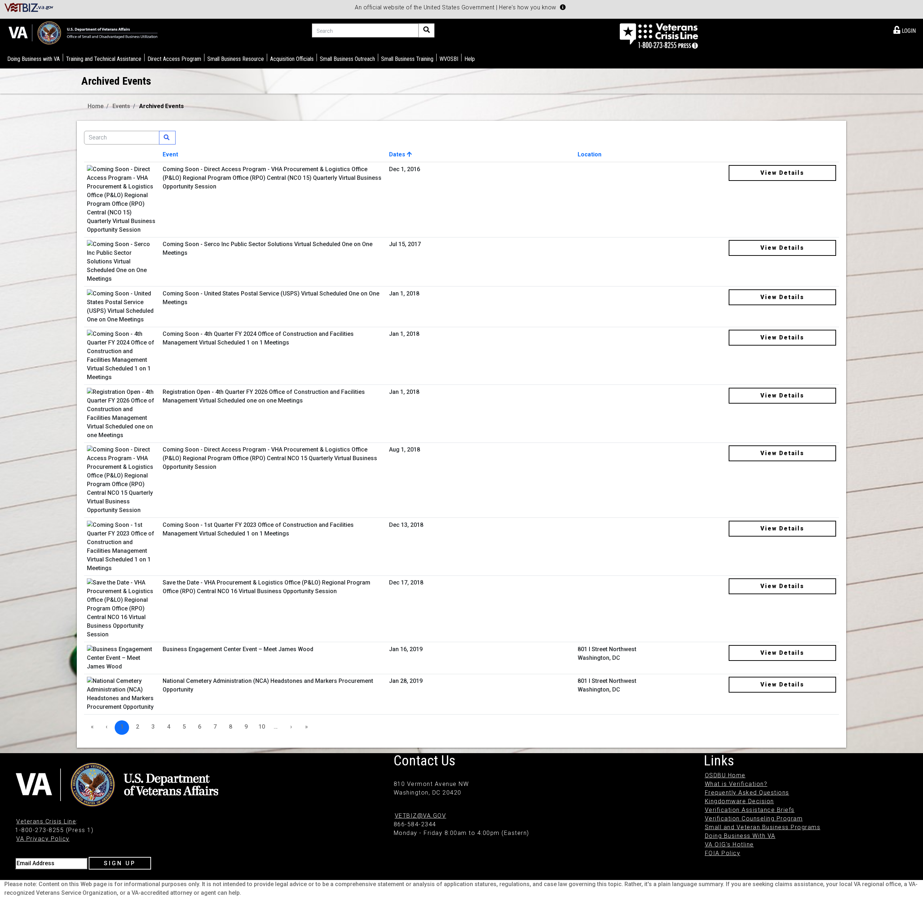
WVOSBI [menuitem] (449, 58)
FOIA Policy (723, 853)
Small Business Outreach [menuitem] (347, 58)
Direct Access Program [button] (174, 58)
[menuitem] (905, 30)
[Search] (426, 30)
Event (170, 154)
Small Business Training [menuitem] (407, 58)
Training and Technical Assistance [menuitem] (103, 58)
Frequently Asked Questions (747, 792)
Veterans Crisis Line (46, 821)
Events (121, 106)
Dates (398, 154)
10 (262, 726)
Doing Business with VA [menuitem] (33, 58)
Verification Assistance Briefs (750, 809)
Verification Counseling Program (754, 818)
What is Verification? (736, 784)
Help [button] (469, 58)
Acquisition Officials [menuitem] (292, 58)
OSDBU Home (725, 775)
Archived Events (161, 106)
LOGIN (908, 30)
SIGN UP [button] (120, 863)
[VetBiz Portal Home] (29, 7)
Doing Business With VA (740, 835)
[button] (563, 7)
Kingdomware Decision (739, 801)
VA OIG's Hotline (729, 844)
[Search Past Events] (167, 138)
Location (589, 154)
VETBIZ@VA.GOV (420, 815)
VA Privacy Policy (43, 838)
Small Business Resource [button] (235, 58)
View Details (782, 172)
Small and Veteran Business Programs (763, 827)
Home (95, 106)
